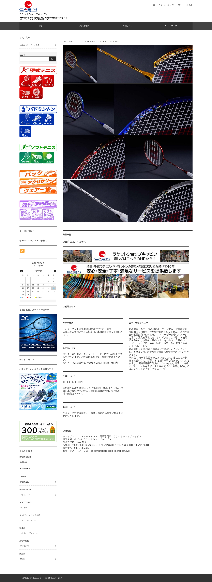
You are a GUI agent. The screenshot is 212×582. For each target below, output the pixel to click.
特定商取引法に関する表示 (53, 578)
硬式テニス (24, 482)
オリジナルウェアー (28, 520)
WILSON (103, 41)
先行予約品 (24, 546)
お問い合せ (128, 26)
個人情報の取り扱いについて (31, 578)
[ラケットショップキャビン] (28, 11)
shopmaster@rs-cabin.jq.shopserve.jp (110, 451)
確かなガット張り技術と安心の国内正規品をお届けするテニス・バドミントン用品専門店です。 (43, 19)
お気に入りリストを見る (29, 45)
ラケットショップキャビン (33, 14)
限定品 (22, 559)
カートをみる (187, 5)
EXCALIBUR (25, 469)
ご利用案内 (84, 26)
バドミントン (73, 41)
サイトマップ (171, 26)
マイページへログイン (165, 5)
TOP (41, 26)
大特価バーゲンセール (28, 533)
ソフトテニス (25, 508)
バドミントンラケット (89, 41)
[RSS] (22, 251)
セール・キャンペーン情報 (32, 240)
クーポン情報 (25, 231)
